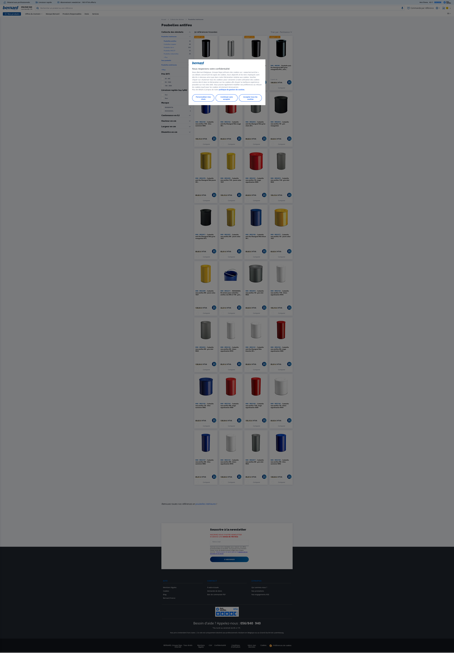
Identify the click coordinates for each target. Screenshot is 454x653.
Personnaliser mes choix (203, 98)
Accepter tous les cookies (250, 98)
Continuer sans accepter (226, 98)
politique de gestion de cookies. (232, 89)
